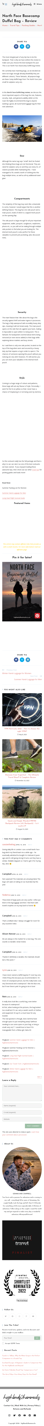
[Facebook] (12, 1316)
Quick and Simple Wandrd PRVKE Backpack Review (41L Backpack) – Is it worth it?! (22, 823)
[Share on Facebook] (16, 46)
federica (6, 894)
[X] (6, 1316)
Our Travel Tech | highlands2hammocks (24, 1064)
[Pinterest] (26, 1316)
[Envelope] (34, 1415)
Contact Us (8, 1406)
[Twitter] (14, 1415)
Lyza (4, 970)
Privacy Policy (33, 1406)
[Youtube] (33, 1316)
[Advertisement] (22, 272)
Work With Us (20, 1406)
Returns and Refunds (22, 1409)
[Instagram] (19, 1316)
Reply (30, 845)
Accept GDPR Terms (12, 1343)
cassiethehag (8, 844)
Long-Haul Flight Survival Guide (13, 498)
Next (39, 1077)
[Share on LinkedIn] (28, 46)
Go (37, 1338)
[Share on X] (22, 46)
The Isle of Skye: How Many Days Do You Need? (19, 1374)
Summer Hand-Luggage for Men (14, 493)
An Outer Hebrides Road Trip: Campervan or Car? (20, 1370)
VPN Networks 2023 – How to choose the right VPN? (22, 730)
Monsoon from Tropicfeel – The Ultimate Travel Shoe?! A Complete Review (22, 776)
